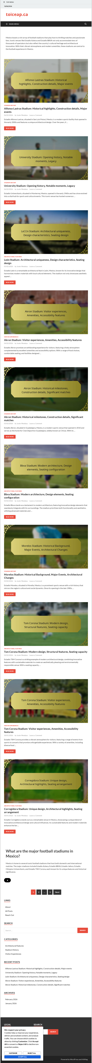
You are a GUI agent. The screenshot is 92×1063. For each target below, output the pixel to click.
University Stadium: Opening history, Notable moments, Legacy (39, 185)
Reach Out (9, 915)
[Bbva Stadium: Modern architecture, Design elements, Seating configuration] (46, 466)
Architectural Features (13, 257)
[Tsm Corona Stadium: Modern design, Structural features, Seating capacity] (46, 624)
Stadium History (10, 105)
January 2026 (11, 1003)
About (8, 907)
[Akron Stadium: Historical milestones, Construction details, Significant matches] (46, 389)
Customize (13, 1053)
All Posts (9, 911)
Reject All (32, 1053)
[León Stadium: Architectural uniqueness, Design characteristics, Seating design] (46, 232)
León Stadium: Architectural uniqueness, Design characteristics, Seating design (37, 976)
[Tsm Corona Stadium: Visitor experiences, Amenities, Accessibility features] (46, 701)
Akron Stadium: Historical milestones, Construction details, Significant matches (37, 985)
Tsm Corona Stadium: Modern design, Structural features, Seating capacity (45, 651)
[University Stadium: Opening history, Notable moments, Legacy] (46, 158)
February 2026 (11, 999)
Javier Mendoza (22, 115)
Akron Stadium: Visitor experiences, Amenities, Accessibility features (43, 339)
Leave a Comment (35, 115)
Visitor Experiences (11, 337)
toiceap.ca (17, 14)
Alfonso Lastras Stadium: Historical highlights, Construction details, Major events (38, 968)
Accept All (22, 1057)
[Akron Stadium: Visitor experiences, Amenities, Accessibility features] (46, 312)
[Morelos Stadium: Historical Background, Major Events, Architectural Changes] (46, 547)
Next (57, 892)
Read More (9, 127)
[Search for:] (46, 930)
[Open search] (85, 24)
